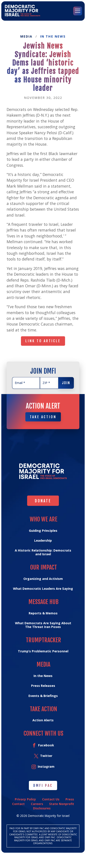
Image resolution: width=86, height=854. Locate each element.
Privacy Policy (25, 799)
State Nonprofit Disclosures (53, 806)
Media (26, 36)
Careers (37, 804)
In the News (53, 36)
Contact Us (50, 799)
